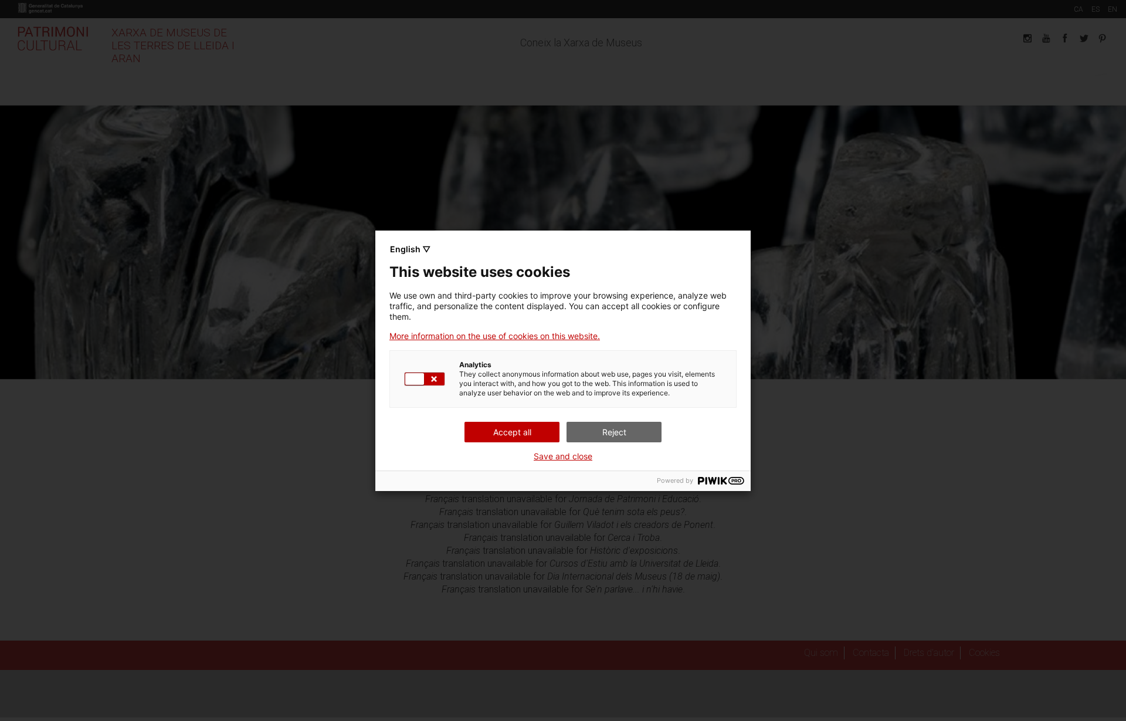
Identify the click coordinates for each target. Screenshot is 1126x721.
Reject (614, 432)
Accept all (512, 432)
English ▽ (410, 249)
